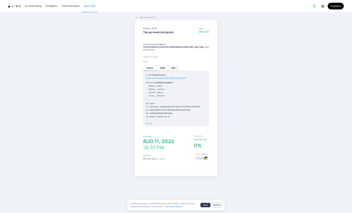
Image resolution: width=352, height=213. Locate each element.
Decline (216, 205)
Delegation (51, 5)
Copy (150, 123)
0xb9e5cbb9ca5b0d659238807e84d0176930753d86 (166, 78)
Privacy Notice (175, 206)
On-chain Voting (33, 5)
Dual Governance (70, 5)
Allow (205, 205)
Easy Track (89, 5)
